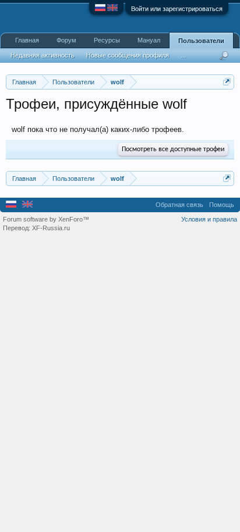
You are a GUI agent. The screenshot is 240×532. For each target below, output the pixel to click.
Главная (27, 40)
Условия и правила (209, 219)
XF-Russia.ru (51, 227)
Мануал (148, 40)
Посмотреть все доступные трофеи (173, 149)
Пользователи (201, 40)
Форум (66, 40)
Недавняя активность (42, 55)
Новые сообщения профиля (127, 55)
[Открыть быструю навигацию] (227, 81)
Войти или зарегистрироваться (177, 8)
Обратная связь (179, 204)
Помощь (221, 204)
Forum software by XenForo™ (46, 219)
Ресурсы (107, 40)
